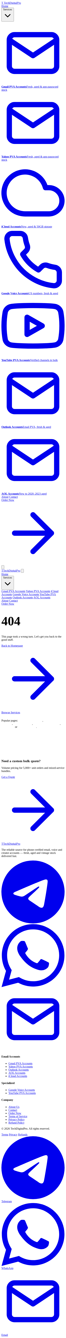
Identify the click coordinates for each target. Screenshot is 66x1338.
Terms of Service (17, 1116)
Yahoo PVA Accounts (38, 591)
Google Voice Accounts (26, 594)
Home (4, 6)
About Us (13, 1106)
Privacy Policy (16, 1119)
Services (7, 9)
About (4, 496)
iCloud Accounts (22, 723)
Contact (13, 496)
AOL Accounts (41, 597)
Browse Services (10, 712)
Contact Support (27, 726)
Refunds (22, 1134)
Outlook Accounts (23, 597)
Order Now (7, 603)
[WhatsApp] (33, 986)
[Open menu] (2, 567)
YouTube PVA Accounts (22, 1093)
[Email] (33, 1049)
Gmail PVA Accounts (13, 591)
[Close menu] (22, 571)
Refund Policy (16, 1122)
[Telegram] (33, 922)
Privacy (13, 1134)
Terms (4, 1134)
